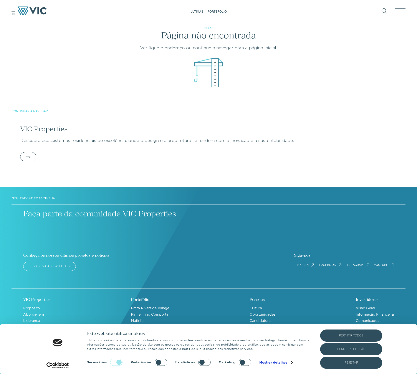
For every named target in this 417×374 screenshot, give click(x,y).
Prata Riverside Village (150, 308)
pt (13, 8)
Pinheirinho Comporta (149, 314)
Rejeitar (351, 362)
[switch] (161, 362)
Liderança (31, 321)
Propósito (31, 308)
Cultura (256, 308)
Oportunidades (262, 314)
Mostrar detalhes (273, 362)
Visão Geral (365, 308)
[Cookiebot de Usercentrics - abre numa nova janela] (58, 365)
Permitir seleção (351, 349)
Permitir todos (351, 335)
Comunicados (367, 321)
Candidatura (260, 321)
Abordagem (33, 314)
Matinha (137, 321)
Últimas (196, 11)
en (13, 13)
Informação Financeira (375, 314)
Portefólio (217, 11)
